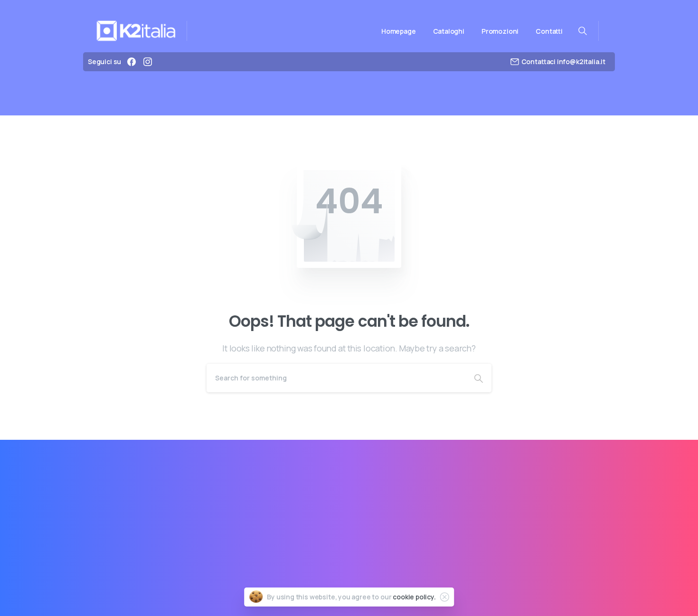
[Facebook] (131, 61)
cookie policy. (414, 596)
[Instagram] (147, 61)
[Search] (478, 378)
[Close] (444, 597)
